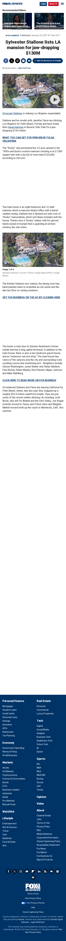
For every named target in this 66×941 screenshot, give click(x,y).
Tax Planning (8, 735)
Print (23, 60)
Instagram (20, 871)
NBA (39, 767)
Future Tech (42, 744)
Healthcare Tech (44, 740)
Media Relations (44, 834)
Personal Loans (9, 717)
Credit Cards (8, 713)
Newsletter (51, 871)
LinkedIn (39, 871)
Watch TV (53, 4)
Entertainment (9, 823)
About (40, 810)
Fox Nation (42, 852)
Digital (40, 726)
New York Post (24, 68)
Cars (4, 834)
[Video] (33, 91)
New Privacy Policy (33, 898)
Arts (4, 845)
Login (43, 4)
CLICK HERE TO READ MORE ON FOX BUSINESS (29, 380)
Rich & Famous (12, 36)
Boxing (40, 778)
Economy (8, 742)
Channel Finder (44, 815)
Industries (7, 793)
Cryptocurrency (9, 775)
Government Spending (13, 748)
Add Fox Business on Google (49, 61)
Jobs (39, 819)
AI (38, 748)
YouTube (26, 871)
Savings (6, 721)
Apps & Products (45, 859)
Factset (21, 919)
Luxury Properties (45, 713)
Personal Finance (13, 701)
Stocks (5, 767)
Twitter (11, 60)
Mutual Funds (9, 804)
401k (4, 728)
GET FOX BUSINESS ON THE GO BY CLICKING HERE (31, 297)
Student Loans (9, 710)
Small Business (9, 755)
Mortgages (7, 706)
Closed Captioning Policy (48, 841)
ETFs (4, 786)
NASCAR (41, 775)
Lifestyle (7, 818)
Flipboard (33, 871)
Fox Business (12, 4)
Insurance (7, 724)
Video (40, 803)
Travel (5, 831)
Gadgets (41, 733)
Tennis (40, 790)
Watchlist (8, 811)
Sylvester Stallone (12, 113)
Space (40, 751)
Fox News (41, 848)
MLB (39, 771)
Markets (7, 762)
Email (29, 60)
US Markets (8, 771)
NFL (38, 764)
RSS (45, 871)
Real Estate (44, 701)
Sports (41, 758)
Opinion (41, 796)
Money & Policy (9, 751)
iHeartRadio (33, 877)
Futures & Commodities (13, 778)
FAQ (39, 830)
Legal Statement (38, 922)
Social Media (43, 729)
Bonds (5, 782)
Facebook (5, 60)
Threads (17, 60)
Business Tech (44, 737)
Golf (39, 786)
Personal (41, 706)
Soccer (40, 782)
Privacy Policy (43, 826)
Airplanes (7, 838)
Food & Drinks (9, 842)
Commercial (43, 710)
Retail (5, 797)
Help (33, 907)
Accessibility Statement (48, 845)
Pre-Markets (8, 801)
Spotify (57, 871)
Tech (40, 720)
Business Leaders (10, 790)
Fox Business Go (44, 856)
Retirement (8, 732)
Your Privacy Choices (36, 903)
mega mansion (15, 127)
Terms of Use (43, 823)
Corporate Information (47, 837)
